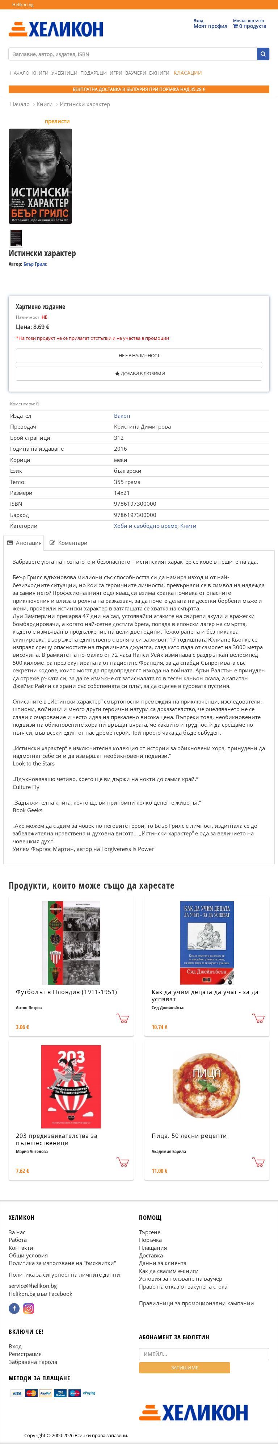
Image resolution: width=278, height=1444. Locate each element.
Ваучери (135, 73)
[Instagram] (28, 1308)
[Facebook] (14, 1308)
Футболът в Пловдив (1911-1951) (66, 992)
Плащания (153, 1247)
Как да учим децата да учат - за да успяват (205, 995)
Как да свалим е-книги (169, 1270)
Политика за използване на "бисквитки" (62, 1262)
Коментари (72, 542)
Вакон (122, 415)
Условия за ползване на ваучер (180, 1278)
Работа (18, 1239)
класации (188, 72)
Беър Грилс (35, 263)
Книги (40, 73)
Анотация (28, 542)
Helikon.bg (23, 4)
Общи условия (28, 1255)
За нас (17, 1231)
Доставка (151, 1255)
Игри (116, 73)
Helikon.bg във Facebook (40, 1293)
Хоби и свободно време (145, 525)
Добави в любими (143, 373)
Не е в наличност (139, 355)
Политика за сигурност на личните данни (64, 1274)
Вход (15, 1345)
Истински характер (85, 104)
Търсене (149, 1231)
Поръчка (150, 1239)
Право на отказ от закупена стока (183, 1286)
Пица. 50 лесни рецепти (189, 1136)
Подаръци (93, 73)
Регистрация (25, 1353)
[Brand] (55, 22)
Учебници (64, 73)
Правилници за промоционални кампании (196, 1303)
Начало (19, 73)
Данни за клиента (162, 1262)
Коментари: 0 (24, 404)
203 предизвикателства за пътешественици (57, 1139)
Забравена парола (33, 1361)
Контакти (21, 1247)
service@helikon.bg (33, 1285)
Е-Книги (159, 73)
